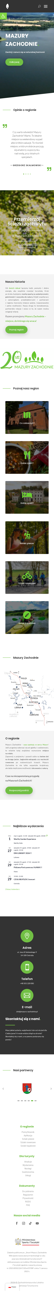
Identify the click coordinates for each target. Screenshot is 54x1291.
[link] (3, 16)
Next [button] (51, 1089)
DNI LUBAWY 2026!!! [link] (23, 853)
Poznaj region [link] (16, 329)
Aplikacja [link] (28, 1135)
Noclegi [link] (28, 1168)
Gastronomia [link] (28, 1172)
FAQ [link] (28, 1205)
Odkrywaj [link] (14, 62)
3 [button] (25, 1100)
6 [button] (35, 1100)
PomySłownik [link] (28, 1132)
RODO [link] (28, 1201)
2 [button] (22, 1100)
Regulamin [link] (28, 1195)
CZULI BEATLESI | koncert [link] (24, 879)
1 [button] (18, 1100)
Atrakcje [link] (28, 1162)
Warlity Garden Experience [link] (25, 839)
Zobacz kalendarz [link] (12, 889)
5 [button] (32, 1100)
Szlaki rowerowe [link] (27, 583)
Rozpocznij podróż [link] (19, 790)
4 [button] (29, 1100)
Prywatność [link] (28, 1198)
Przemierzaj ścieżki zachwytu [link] (27, 221)
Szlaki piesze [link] (28, 1139)
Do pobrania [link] (28, 1191)
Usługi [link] (28, 1175)
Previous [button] (3, 1089)
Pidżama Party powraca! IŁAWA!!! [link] (28, 867)
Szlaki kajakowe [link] (28, 1146)
